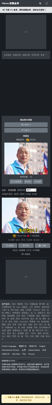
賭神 (9, 330)
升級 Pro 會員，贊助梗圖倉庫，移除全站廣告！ (26, 10)
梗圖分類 (17, 55)
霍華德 (32, 321)
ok (35, 313)
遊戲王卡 (41, 313)
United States (34, 350)
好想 (23, 327)
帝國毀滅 (34, 304)
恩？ (47, 330)
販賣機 (21, 333)
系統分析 (45, 307)
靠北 (32, 318)
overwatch (23, 321)
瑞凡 (10, 321)
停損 (20, 324)
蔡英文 (37, 307)
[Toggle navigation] (46, 3)
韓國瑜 (27, 254)
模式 (14, 304)
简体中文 (33, 346)
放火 (4, 333)
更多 (43, 55)
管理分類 (35, 55)
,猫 (47, 304)
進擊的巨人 (17, 330)
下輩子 (33, 333)
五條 (42, 336)
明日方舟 (39, 330)
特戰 (25, 330)
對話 (24, 315)
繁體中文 (23, 346)
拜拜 (4, 318)
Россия (31, 354)
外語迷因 (35, 235)
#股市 (22, 194)
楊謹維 (33, 139)
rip (15, 327)
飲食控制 (45, 321)
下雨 (26, 336)
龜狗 (39, 333)
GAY (4, 336)
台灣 (24, 350)
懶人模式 (25, 124)
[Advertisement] (26, 86)
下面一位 (6, 310)
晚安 (9, 336)
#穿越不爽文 (7, 194)
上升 (31, 307)
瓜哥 (18, 315)
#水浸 (34, 194)
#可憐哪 (36, 250)
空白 (26, 304)
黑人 (14, 333)
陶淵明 (20, 304)
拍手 (36, 324)
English (42, 346)
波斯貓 (29, 327)
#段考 (16, 194)
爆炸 (44, 318)
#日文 (29, 250)
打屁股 (28, 310)
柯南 (16, 321)
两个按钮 (15, 310)
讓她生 (25, 307)
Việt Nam (16, 354)
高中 (27, 333)
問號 (37, 336)
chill (38, 321)
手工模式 (25, 130)
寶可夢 (42, 304)
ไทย (24, 354)
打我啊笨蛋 (6, 307)
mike (18, 307)
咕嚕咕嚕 (9, 327)
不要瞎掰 (31, 315)
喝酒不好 (45, 315)
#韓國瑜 (22, 250)
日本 (44, 350)
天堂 (32, 336)
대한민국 (6, 354)
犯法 (43, 310)
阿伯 (18, 318)
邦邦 (36, 327)
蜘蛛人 (8, 313)
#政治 (15, 250)
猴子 (25, 324)
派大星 (46, 333)
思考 (14, 324)
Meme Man (21, 235)
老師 (30, 324)
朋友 (38, 315)
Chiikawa (36, 310)
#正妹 (28, 194)
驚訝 (9, 333)
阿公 (41, 324)
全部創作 (8, 55)
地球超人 (25, 313)
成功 (9, 324)
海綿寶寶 (11, 315)
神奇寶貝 (16, 313)
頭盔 (22, 310)
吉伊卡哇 (25, 318)
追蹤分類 (26, 55)
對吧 (14, 336)
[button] (42, 240)
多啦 (12, 318)
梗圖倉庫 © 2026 (8, 361)
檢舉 (30, 240)
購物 (4, 324)
